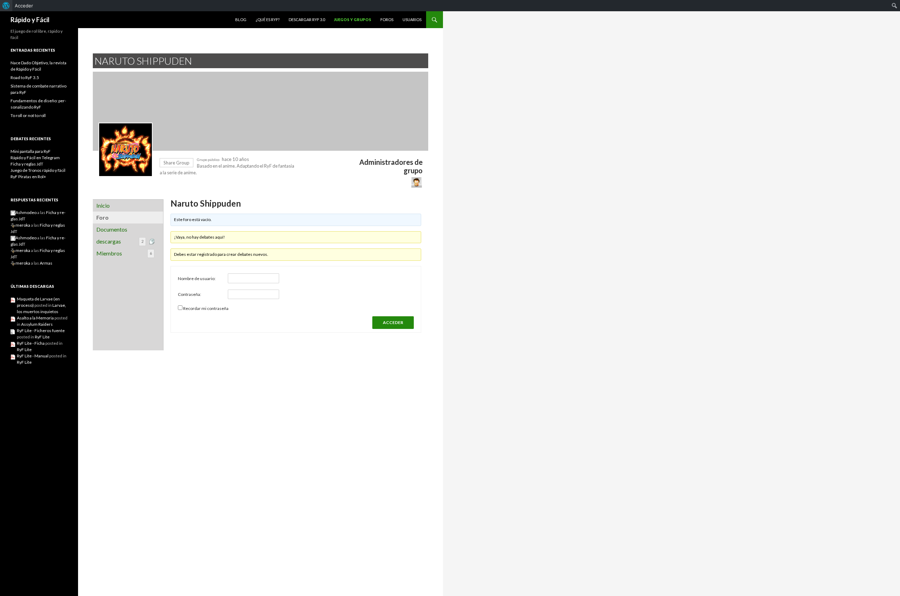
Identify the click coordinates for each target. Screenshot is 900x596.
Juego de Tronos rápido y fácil (38, 170)
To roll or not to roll (28, 115)
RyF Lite (42, 336)
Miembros (124, 253)
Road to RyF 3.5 (25, 77)
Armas (46, 263)
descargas (119, 241)
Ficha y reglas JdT (27, 164)
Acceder (24, 5)
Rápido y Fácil (30, 20)
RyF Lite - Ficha (31, 343)
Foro (102, 217)
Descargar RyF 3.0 (307, 19)
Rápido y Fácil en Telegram (35, 157)
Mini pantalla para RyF (31, 151)
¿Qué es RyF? (267, 19)
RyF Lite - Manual (33, 355)
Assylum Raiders (37, 324)
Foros (386, 19)
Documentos (111, 229)
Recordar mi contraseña (206, 308)
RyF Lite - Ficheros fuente (41, 330)
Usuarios (412, 19)
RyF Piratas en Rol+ (28, 176)
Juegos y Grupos (352, 19)
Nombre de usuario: (197, 278)
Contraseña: (189, 294)
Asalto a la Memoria (35, 317)
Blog (240, 19)
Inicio (103, 205)
